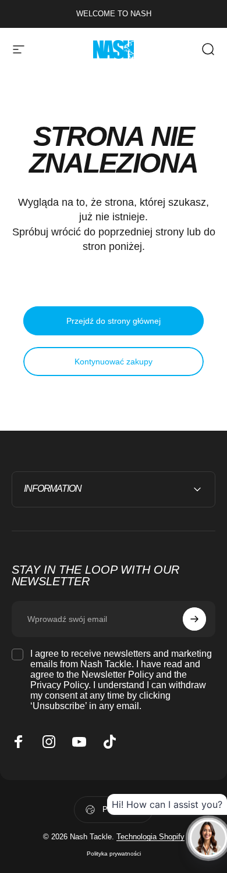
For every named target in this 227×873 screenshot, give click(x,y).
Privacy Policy (59, 685)
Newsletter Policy (117, 674)
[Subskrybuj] (194, 619)
